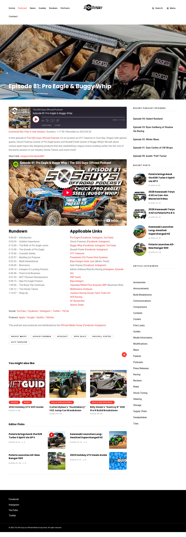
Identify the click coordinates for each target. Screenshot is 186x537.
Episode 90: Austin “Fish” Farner (150, 156)
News (33, 8)
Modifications (140, 343)
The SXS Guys (42, 93)
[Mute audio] (42, 120)
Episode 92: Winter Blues (146, 139)
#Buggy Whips (19, 336)
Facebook (86, 237)
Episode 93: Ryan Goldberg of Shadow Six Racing (153, 129)
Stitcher (50, 317)
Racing (136, 374)
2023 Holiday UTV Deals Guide (88, 455)
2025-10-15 (15, 442)
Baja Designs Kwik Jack (82, 261)
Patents (137, 356)
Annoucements (141, 288)
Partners (65, 8)
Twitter (56, 311)
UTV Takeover (77, 253)
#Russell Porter (101, 336)
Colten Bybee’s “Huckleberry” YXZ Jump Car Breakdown (67, 408)
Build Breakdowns (62, 402)
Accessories (139, 282)
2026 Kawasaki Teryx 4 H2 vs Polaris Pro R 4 (162, 211)
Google (30, 317)
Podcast (22, 8)
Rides (136, 386)
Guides (42, 8)
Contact (13, 16)
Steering (137, 399)
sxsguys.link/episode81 (32, 156)
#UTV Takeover (19, 342)
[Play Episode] (36, 119)
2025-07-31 (76, 442)
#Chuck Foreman (42, 336)
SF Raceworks (77, 300)
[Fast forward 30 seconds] (57, 120)
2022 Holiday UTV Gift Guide (26, 407)
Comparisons (140, 307)
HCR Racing (76, 297)
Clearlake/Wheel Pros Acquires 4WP (88, 285)
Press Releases (141, 368)
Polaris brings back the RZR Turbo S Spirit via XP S (25, 435)
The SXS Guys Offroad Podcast (43, 138)
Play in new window (35, 131)
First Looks (139, 325)
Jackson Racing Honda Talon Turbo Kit (90, 293)
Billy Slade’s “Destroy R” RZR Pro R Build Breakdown (107, 408)
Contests (137, 313)
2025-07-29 (15, 463)
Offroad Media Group (71, 325)
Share (57, 125)
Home (12, 8)
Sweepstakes (140, 417)
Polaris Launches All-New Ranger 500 (24, 456)
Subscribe (46, 125)
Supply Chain (140, 411)
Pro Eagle (75, 237)
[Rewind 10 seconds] (47, 120)
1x (52, 121)
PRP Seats (75, 277)
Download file (16, 131)
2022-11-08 (15, 410)
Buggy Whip (76, 245)
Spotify (40, 317)
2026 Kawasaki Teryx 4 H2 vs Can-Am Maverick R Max (162, 195)
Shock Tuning (140, 393)
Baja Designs (77, 281)
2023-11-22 (76, 460)
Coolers (137, 319)
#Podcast (62, 336)
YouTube (108, 237)
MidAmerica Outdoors (81, 289)
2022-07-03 (56, 413)
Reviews (53, 8)
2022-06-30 (96, 413)
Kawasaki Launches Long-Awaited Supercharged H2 (86, 435)
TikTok (65, 311)
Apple (22, 317)
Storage (137, 405)
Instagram (97, 237)
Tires (135, 423)
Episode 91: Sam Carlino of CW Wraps (153, 147)
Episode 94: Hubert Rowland (148, 118)
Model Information (142, 337)
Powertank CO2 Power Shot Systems (89, 257)
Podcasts (138, 362)
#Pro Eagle (80, 336)
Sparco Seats (77, 304)
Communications (142, 300)
